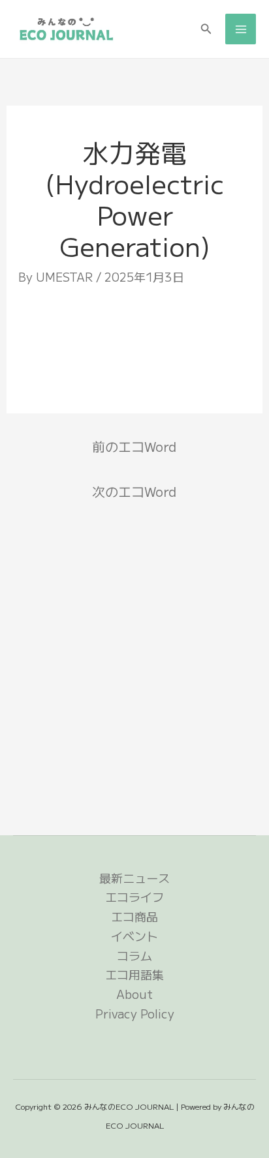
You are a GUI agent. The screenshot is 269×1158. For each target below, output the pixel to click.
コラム (134, 955)
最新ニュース (134, 877)
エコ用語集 (134, 974)
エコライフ (134, 896)
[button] (206, 29)
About (134, 993)
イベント (134, 935)
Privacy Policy (134, 1013)
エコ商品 (134, 916)
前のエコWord (134, 446)
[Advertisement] (134, 344)
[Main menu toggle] (240, 29)
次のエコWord (134, 491)
